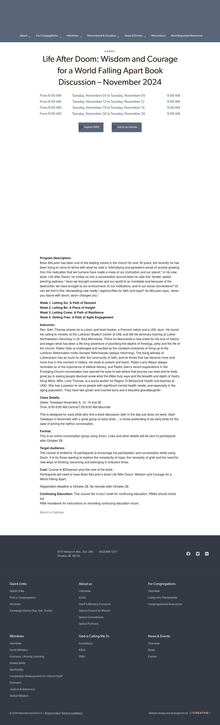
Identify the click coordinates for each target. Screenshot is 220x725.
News (151, 650)
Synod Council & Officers (94, 610)
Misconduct (158, 35)
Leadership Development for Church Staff (36, 676)
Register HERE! (91, 127)
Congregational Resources (165, 604)
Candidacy (85, 643)
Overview (85, 591)
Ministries (72, 35)
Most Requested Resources (187, 35)
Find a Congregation (23, 597)
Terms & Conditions (72, 713)
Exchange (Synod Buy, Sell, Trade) (31, 610)
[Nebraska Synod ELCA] (110, 18)
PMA (82, 656)
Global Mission (19, 696)
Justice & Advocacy (22, 689)
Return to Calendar (52, 512)
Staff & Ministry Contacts (95, 604)
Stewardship (18, 663)
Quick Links (17, 591)
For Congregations (47, 35)
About (23, 35)
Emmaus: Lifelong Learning (27, 656)
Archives (15, 604)
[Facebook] (188, 554)
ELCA (82, 597)
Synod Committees (91, 617)
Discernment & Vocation (101, 35)
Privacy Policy (52, 713)
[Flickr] (207, 554)
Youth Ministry (19, 650)
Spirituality (16, 669)
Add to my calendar (127, 127)
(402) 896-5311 (108, 551)
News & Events (133, 35)
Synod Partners (88, 623)
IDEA (82, 650)
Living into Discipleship (162, 597)
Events (152, 656)
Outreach (15, 682)
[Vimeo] (198, 554)
